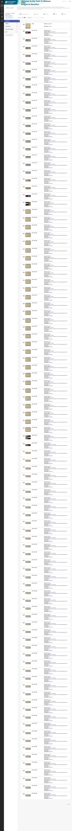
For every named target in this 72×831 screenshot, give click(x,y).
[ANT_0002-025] (28, 390)
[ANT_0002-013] (28, 297)
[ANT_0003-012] (28, 530)
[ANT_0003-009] (28, 507)
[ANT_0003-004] (28, 468)
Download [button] (36, 14)
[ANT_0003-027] (28, 647)
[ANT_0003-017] (28, 569)
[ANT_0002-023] (28, 375)
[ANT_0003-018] (28, 577)
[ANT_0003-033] (28, 694)
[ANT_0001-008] (28, 87)
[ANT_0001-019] (28, 172)
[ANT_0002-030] (28, 429)
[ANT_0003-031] (28, 678)
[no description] (53, 444)
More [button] (2, 21)
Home (2, 2)
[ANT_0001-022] (28, 196)
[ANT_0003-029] (28, 663)
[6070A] (28, 25)
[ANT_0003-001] (28, 445)
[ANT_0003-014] (28, 546)
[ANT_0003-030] (28, 670)
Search (2, 10)
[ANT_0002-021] (28, 359)
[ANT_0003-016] (28, 561)
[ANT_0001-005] (28, 63)
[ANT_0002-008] (28, 258)
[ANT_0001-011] (28, 110)
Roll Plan (50, 26)
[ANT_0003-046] (28, 795)
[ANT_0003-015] (28, 554)
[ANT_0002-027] (28, 406)
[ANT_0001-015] (28, 141)
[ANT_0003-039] (28, 740)
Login (2, 17)
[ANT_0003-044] (28, 779)
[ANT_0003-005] (28, 476)
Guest (65, 1)
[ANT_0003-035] (28, 709)
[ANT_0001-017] (28, 157)
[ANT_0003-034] (28, 702)
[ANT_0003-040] (28, 748)
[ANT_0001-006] (28, 71)
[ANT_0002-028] (28, 414)
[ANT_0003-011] (28, 522)
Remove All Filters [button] (9, 17)
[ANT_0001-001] (28, 32)
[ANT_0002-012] (28, 289)
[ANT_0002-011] (28, 281)
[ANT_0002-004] (28, 227)
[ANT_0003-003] (28, 460)
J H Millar (52, 210)
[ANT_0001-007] (28, 79)
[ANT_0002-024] (28, 382)
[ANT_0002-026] (28, 398)
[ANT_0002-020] (28, 351)
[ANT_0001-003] (28, 48)
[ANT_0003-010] (28, 515)
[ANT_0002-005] (28, 234)
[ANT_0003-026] (28, 639)
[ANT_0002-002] (28, 211)
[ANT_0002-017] (28, 328)
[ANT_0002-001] (28, 203)
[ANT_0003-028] (28, 655)
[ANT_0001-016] (28, 149)
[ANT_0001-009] (28, 94)
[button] (46, 14)
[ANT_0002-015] (28, 312)
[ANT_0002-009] (28, 266)
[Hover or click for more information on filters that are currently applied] (12, 15)
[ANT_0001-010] (28, 102)
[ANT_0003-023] (28, 616)
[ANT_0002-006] (28, 242)
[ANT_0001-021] (28, 188)
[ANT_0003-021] (28, 600)
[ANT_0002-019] (28, 343)
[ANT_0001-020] (28, 180)
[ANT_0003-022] (28, 608)
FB (48, 34)
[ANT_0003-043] (28, 772)
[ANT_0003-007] (28, 491)
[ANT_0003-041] (28, 756)
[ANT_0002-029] (28, 421)
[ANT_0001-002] (28, 40)
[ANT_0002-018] (28, 336)
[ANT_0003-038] (28, 733)
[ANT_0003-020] (28, 593)
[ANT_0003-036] (28, 717)
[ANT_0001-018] (28, 164)
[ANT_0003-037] (28, 725)
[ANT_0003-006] (28, 484)
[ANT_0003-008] (28, 499)
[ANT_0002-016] (28, 320)
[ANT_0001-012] (28, 118)
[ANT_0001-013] (28, 125)
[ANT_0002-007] (28, 250)
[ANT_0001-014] (28, 133)
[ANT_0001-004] (28, 55)
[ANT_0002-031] (28, 437)
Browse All (1, 6)
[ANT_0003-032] (28, 686)
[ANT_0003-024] (28, 624)
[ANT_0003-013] (28, 538)
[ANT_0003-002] (28, 452)
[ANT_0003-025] (28, 631)
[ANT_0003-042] (28, 764)
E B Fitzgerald (52, 31)
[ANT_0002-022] (28, 367)
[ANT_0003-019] (28, 585)
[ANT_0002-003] (28, 219)
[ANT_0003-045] (28, 787)
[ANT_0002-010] (28, 273)
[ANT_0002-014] (28, 305)
